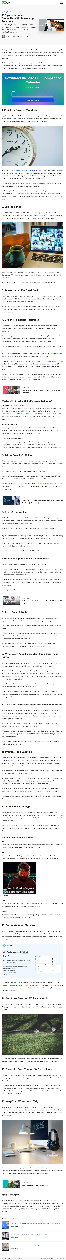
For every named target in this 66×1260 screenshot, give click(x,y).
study (46, 336)
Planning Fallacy (23, 414)
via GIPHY (6, 895)
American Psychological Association (26, 170)
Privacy (62, 1258)
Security (51, 1258)
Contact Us (44, 1258)
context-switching (14, 760)
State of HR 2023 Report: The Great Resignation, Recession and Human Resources (35, 1223)
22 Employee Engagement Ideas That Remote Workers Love (29, 1234)
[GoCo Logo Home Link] (5, 2)
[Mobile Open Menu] (61, 2)
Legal (57, 1258)
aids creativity (41, 483)
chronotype (14, 812)
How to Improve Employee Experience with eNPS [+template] (29, 1245)
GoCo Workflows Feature (19, 985)
